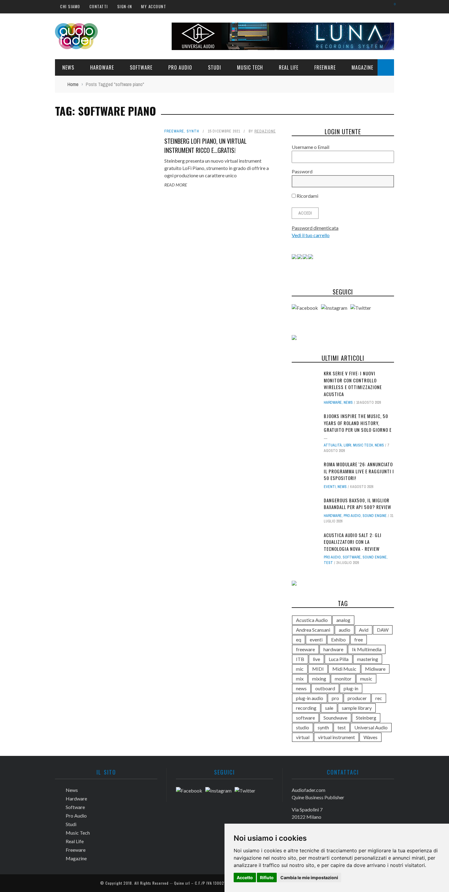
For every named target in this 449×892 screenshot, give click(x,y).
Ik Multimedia (366, 649)
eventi (316, 639)
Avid (363, 630)
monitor (343, 678)
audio (344, 630)
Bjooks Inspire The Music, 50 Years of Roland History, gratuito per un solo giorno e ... (358, 426)
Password (302, 171)
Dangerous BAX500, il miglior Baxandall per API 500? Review (357, 504)
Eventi (330, 486)
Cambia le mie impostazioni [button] (309, 877)
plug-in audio (309, 698)
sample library (357, 708)
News (68, 67)
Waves (370, 737)
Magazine (362, 67)
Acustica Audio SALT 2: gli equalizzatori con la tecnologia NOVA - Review (352, 542)
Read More (175, 184)
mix (300, 678)
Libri (347, 445)
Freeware (325, 67)
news (301, 688)
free (358, 639)
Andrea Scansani (313, 630)
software (305, 717)
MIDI (318, 669)
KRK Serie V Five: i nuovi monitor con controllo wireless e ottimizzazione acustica (353, 383)
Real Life (288, 67)
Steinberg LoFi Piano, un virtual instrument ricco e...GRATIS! (205, 145)
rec (378, 698)
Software (141, 67)
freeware (305, 649)
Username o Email (310, 147)
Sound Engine (375, 515)
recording (306, 708)
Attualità (333, 445)
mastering (367, 659)
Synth (193, 131)
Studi (214, 67)
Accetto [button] (245, 877)
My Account (153, 6)
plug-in (351, 688)
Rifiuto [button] (267, 877)
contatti (98, 6)
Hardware (102, 67)
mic (300, 669)
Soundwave (335, 717)
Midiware (375, 669)
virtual (302, 737)
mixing (319, 678)
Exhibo (338, 639)
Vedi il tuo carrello (311, 235)
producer (357, 698)
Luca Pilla (339, 659)
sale (329, 708)
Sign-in (124, 6)
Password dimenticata (315, 228)
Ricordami (307, 196)
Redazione (265, 131)
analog (343, 620)
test (328, 562)
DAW (383, 630)
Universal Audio (371, 727)
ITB (300, 659)
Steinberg (366, 717)
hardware (333, 649)
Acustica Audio (312, 620)
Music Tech (250, 67)
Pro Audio (180, 67)
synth (323, 727)
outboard (325, 688)
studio (302, 727)
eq (298, 639)
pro (335, 698)
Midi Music (344, 669)
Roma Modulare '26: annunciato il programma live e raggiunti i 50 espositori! (359, 471)
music (366, 678)
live (316, 659)
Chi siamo (70, 6)
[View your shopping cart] (391, 6)
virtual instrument (336, 737)
